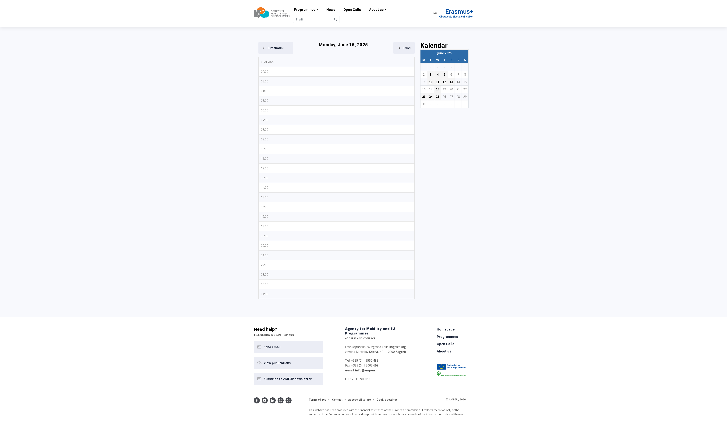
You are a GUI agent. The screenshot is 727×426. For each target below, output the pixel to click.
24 (430, 97)
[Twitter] (288, 400)
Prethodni (276, 48)
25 (437, 97)
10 (430, 82)
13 (451, 82)
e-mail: (362, 370)
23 (424, 97)
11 (437, 82)
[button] (306, 10)
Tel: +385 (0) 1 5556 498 (361, 360)
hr (435, 13)
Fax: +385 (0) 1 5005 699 (361, 365)
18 (437, 89)
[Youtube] (265, 400)
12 (444, 82)
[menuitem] (330, 10)
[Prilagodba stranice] (423, 13)
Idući (407, 48)
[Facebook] (257, 400)
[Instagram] (281, 400)
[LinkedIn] (273, 400)
